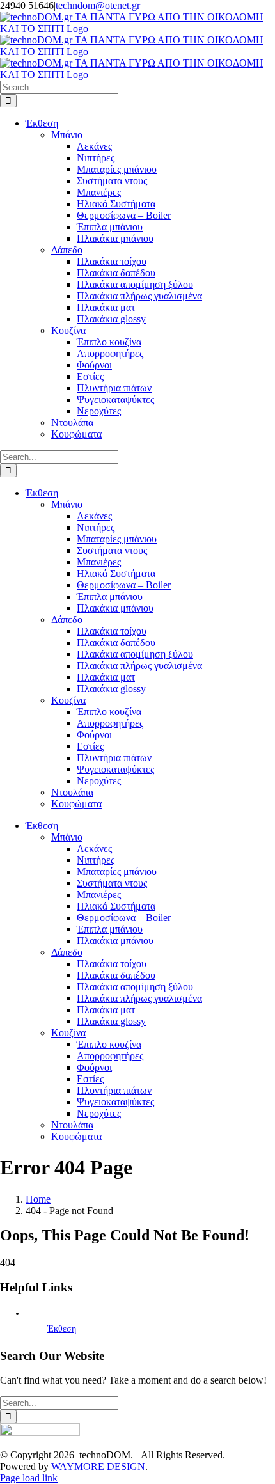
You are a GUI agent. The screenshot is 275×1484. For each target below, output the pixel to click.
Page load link (29, 1477)
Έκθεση (61, 1329)
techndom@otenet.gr (98, 5)
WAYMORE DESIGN (98, 1466)
